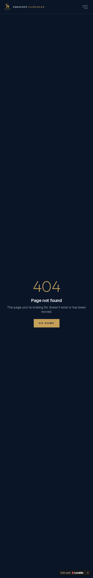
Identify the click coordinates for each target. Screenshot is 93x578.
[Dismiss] (87, 572)
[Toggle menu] (85, 7)
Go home (46, 323)
